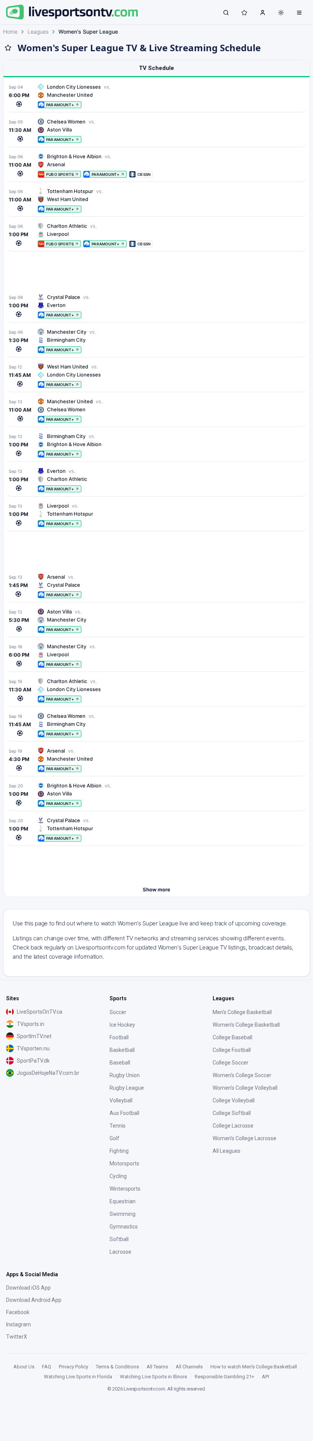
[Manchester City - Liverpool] (156, 655)
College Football (232, 1050)
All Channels (189, 1367)
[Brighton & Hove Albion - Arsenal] (156, 165)
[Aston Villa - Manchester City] (156, 620)
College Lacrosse (233, 1126)
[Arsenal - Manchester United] (156, 759)
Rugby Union (125, 1075)
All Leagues (226, 1151)
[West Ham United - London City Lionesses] (156, 375)
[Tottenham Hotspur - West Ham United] (156, 200)
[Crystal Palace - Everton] (156, 306)
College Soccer (230, 1063)
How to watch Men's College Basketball (253, 1367)
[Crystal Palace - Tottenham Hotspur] (156, 829)
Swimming (123, 1214)
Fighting (119, 1151)
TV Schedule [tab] (156, 68)
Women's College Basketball (246, 1025)
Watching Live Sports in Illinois (153, 1376)
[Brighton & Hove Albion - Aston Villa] (156, 794)
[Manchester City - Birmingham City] (156, 341)
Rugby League (127, 1088)
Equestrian (123, 1201)
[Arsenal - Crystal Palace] (156, 586)
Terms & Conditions (117, 1367)
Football (119, 1037)
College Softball (232, 1113)
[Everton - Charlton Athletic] (156, 480)
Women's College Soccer (242, 1075)
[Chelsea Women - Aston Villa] (156, 130)
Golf (114, 1138)
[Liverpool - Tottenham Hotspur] (156, 514)
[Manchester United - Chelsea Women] (156, 410)
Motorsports (124, 1163)
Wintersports (125, 1189)
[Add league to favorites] (8, 48)
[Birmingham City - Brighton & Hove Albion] (156, 445)
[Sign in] (262, 12)
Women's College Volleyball (245, 1088)
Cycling (118, 1176)
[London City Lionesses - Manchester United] (156, 96)
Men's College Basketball (242, 1012)
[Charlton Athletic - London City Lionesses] (156, 690)
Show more (156, 889)
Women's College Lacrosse (244, 1138)
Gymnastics (124, 1227)
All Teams (157, 1367)
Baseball (120, 1063)
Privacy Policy (73, 1367)
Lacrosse (120, 1252)
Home (10, 31)
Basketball (122, 1050)
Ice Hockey (122, 1025)
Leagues (37, 31)
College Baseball (232, 1037)
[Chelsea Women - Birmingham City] (156, 725)
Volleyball (121, 1100)
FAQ (46, 1367)
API (265, 1376)
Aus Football (124, 1113)
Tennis (118, 1126)
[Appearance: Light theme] (281, 13)
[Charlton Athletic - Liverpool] (156, 235)
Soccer (118, 1012)
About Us (23, 1367)
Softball (119, 1239)
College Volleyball (234, 1100)
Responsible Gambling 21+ (224, 1376)
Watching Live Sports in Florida (78, 1376)
